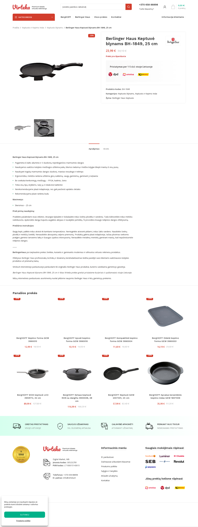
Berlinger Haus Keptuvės (123, 98)
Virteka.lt (16, 267)
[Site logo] (30, 6)
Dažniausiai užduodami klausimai (115, 461)
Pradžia (16, 27)
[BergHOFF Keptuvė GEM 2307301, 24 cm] (121, 373)
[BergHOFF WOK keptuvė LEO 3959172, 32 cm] (33, 373)
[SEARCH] (128, 7)
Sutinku (24, 514)
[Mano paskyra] (165, 7)
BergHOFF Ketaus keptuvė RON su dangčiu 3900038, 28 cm (77, 398)
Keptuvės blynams (55, 27)
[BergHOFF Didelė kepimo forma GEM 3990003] (165, 317)
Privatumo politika (23, 520)
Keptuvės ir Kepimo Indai (33, 27)
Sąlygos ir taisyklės (109, 471)
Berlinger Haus (28, 258)
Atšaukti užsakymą (109, 475)
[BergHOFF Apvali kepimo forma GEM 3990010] (77, 317)
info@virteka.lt (69, 478)
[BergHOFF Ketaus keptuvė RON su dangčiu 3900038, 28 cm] (77, 373)
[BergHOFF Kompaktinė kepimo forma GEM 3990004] (121, 317)
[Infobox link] (148, 7)
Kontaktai (105, 480)
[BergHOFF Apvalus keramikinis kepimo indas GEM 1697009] (165, 373)
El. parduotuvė (107, 457)
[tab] (94, 147)
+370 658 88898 (71, 475)
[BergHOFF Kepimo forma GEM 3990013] (33, 317)
